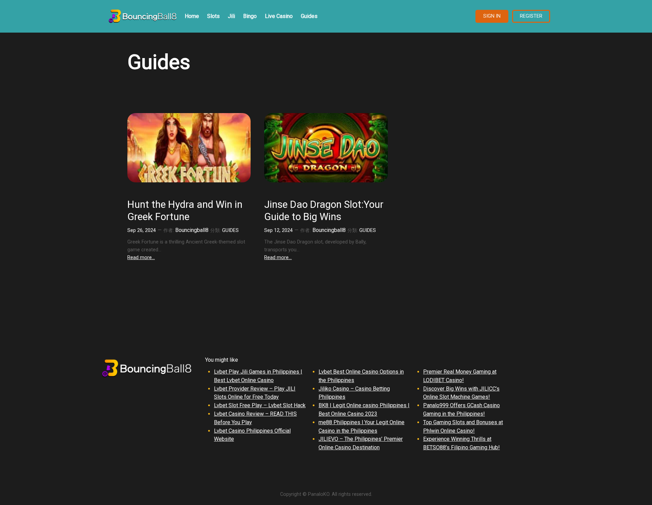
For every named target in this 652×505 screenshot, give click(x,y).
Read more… (141, 257)
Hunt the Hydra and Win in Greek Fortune (184, 210)
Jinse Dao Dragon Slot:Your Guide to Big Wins (323, 210)
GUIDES (230, 230)
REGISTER (531, 16)
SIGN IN (492, 16)
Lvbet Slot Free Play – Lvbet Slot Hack (260, 405)
